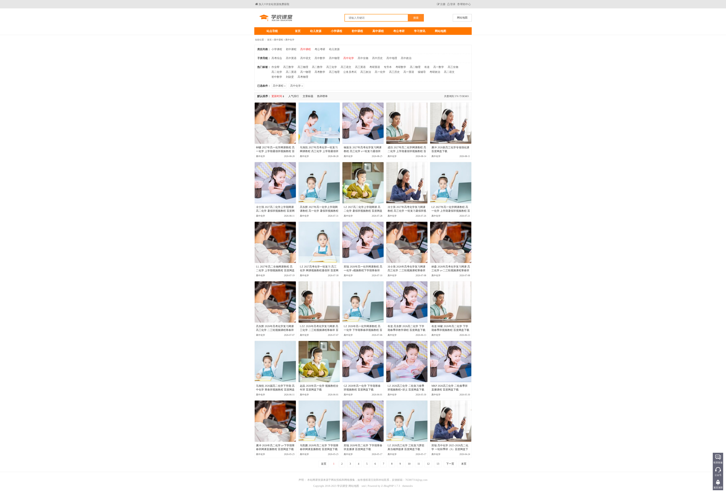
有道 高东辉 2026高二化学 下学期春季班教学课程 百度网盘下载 (406, 328)
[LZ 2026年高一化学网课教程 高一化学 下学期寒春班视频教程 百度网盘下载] (363, 302)
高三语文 (346, 67)
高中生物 (363, 58)
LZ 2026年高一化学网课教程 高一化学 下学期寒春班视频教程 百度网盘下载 (363, 328)
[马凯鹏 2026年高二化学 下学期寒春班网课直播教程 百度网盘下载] (319, 421)
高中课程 (378, 31)
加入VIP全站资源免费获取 (274, 4)
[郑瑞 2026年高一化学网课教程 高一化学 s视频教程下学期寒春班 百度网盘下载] (363, 242)
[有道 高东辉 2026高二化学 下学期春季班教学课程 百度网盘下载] (406, 302)
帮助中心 (465, 4)
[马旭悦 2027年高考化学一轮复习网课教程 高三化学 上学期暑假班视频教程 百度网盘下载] (319, 123)
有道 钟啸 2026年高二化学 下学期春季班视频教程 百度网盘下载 (450, 328)
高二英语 (291, 72)
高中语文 (305, 58)
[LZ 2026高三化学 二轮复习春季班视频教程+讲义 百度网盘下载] (406, 361)
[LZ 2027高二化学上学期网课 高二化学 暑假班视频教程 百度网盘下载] (363, 182)
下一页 (450, 463)
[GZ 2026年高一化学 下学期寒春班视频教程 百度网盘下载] (363, 361)
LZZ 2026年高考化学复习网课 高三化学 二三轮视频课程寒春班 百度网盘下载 (319, 328)
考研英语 (374, 67)
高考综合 (276, 58)
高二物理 (415, 67)
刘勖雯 (290, 76)
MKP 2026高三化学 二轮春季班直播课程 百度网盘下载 (449, 387)
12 (428, 463)
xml (363, 486)
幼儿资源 (315, 31)
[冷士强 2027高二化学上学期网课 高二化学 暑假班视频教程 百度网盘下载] (275, 182)
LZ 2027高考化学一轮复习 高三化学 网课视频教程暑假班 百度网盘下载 (319, 268)
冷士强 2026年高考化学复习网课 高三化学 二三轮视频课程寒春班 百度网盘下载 (406, 268)
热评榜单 (322, 96)
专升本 (388, 67)
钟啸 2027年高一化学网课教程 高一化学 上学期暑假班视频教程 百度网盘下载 (275, 149)
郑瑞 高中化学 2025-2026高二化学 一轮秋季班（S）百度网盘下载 (449, 447)
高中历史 (377, 58)
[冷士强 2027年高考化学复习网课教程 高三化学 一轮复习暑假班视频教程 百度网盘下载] (406, 182)
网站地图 (440, 31)
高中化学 (289, 39)
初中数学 (276, 76)
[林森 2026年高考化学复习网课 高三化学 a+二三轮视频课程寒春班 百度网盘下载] (450, 242)
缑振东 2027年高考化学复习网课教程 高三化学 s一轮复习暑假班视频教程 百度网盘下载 (363, 149)
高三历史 (394, 72)
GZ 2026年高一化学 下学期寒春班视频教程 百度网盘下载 (362, 387)
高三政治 (365, 72)
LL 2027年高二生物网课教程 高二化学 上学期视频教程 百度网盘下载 (275, 268)
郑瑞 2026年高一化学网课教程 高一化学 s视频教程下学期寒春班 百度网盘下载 (363, 268)
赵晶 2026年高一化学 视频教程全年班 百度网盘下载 (319, 387)
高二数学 (317, 67)
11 (418, 463)
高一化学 (380, 72)
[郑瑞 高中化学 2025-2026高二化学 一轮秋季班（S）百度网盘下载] (450, 421)
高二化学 (276, 72)
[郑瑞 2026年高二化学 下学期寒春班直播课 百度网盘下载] (363, 421)
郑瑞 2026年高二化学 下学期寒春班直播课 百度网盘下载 (363, 447)
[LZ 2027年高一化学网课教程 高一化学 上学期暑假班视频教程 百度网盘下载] (450, 182)
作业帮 (275, 67)
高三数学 (288, 67)
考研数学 (401, 67)
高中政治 (406, 58)
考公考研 (399, 31)
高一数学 (438, 67)
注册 (442, 4)
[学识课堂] (308, 17)
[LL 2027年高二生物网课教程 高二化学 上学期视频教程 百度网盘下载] (275, 242)
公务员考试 (350, 72)
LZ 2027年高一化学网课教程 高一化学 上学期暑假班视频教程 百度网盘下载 (450, 209)
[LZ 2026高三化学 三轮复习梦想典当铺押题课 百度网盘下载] (406, 421)
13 (438, 463)
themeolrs (407, 486)
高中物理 (334, 58)
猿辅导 (422, 72)
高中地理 (391, 58)
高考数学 (320, 72)
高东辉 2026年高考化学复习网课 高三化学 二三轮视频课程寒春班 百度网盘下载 (275, 328)
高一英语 (408, 72)
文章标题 (308, 96)
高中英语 (291, 58)
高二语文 (449, 72)
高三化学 (331, 67)
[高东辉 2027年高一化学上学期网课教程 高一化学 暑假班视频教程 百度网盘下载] (319, 182)
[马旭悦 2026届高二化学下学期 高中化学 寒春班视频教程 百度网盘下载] (275, 361)
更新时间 (276, 96)
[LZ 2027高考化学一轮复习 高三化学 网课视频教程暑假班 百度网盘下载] (319, 242)
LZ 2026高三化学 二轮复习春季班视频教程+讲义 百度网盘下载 (406, 387)
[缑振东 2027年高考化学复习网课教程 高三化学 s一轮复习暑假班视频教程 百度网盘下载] (363, 123)
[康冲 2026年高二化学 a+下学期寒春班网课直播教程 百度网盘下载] (275, 421)
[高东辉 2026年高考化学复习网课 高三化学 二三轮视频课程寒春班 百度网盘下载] (275, 302)
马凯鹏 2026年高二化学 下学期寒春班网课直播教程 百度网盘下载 (319, 447)
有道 (427, 67)
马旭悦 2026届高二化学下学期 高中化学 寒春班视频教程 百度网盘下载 (275, 388)
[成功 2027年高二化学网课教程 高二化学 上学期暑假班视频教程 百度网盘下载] (406, 123)
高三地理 (334, 72)
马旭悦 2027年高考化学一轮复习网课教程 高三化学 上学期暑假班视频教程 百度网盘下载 (319, 149)
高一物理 (305, 72)
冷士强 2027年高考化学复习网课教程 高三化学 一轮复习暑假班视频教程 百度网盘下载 (407, 209)
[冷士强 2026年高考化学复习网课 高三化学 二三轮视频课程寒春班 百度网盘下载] (406, 242)
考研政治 (435, 72)
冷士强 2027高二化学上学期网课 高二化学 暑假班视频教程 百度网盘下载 (275, 209)
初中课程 (357, 31)
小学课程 (336, 31)
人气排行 (293, 96)
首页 (298, 31)
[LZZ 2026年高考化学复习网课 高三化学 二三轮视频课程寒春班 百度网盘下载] (319, 302)
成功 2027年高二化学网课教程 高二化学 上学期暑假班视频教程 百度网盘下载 (407, 149)
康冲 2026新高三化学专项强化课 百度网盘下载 (450, 149)
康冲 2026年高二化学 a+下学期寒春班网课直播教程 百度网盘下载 (275, 447)
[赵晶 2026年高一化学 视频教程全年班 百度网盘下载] (319, 361)
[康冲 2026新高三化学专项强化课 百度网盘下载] (450, 123)
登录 (452, 4)
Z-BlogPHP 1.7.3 (390, 486)
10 (409, 463)
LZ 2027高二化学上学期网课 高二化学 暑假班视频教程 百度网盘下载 (363, 209)
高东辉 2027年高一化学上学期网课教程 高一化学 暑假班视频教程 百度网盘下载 (319, 209)
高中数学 (320, 58)
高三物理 (303, 67)
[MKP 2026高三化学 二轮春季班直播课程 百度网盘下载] (450, 361)
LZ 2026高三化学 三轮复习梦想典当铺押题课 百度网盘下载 (406, 447)
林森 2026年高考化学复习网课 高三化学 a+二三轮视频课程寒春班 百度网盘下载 (450, 268)
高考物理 (303, 76)
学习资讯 (419, 31)
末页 (463, 463)
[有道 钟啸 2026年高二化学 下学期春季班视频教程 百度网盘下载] (450, 302)
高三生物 (453, 67)
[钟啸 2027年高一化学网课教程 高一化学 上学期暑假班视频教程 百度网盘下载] (275, 123)
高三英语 (360, 67)
